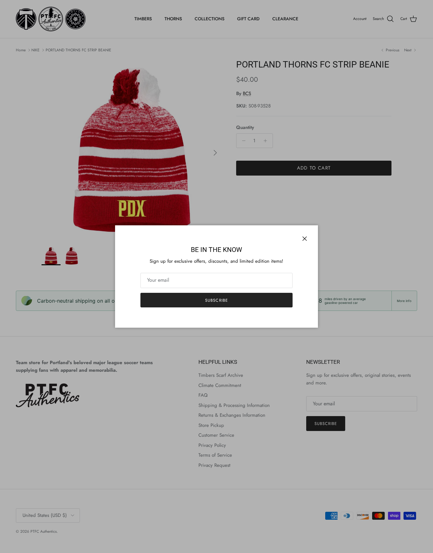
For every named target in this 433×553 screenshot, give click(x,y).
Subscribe (216, 300)
